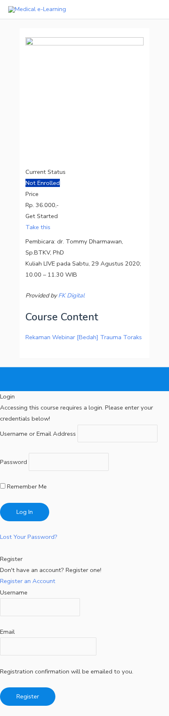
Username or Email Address (38, 433)
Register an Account (27, 581)
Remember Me (26, 486)
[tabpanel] (84, 268)
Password (13, 462)
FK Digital (71, 295)
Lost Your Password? (28, 537)
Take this (37, 227)
